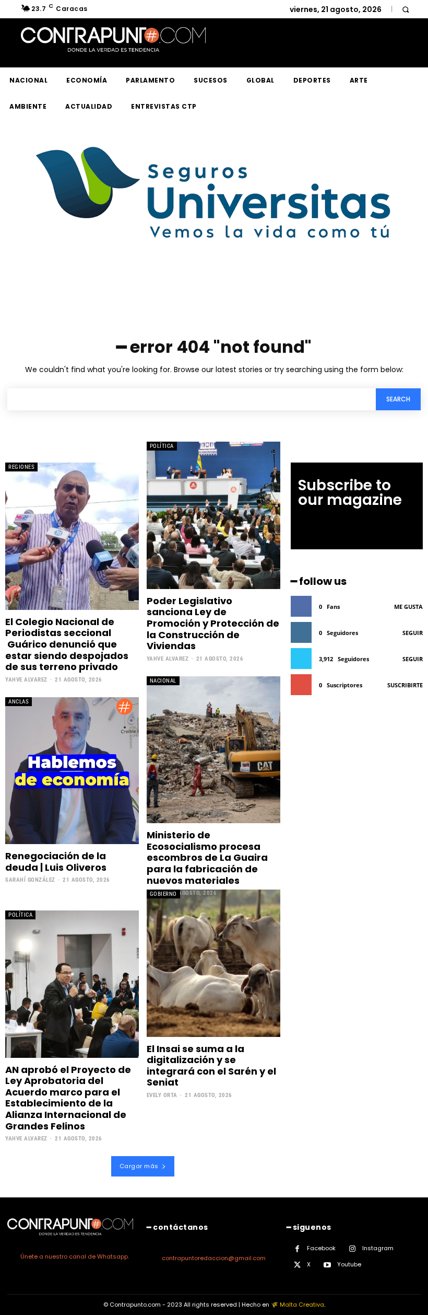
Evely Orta (162, 1095)
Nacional (163, 680)
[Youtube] (327, 1265)
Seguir (412, 633)
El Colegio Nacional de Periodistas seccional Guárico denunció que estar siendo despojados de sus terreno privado (66, 644)
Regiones (21, 467)
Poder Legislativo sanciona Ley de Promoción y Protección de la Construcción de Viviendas (213, 623)
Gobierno (163, 894)
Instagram (378, 1248)
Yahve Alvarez (26, 679)
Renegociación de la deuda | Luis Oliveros (55, 861)
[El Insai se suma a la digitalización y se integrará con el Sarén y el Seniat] (213, 963)
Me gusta (408, 606)
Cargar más (139, 1166)
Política (162, 446)
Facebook (321, 1248)
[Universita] (214, 277)
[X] (297, 1265)
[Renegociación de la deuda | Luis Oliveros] (72, 770)
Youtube (349, 1264)
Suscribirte (405, 685)
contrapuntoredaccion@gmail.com (214, 1258)
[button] (405, 9)
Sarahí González (30, 879)
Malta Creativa (302, 1304)
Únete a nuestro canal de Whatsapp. (74, 1256)
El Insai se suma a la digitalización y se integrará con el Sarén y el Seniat (211, 1065)
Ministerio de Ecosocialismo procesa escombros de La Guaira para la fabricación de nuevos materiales (207, 857)
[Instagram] (352, 1248)
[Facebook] (297, 1248)
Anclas (18, 701)
